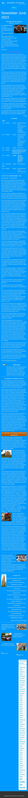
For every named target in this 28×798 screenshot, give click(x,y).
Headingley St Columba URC (18, 795)
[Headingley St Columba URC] (14, 4)
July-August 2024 (22, 748)
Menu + (14, 7)
